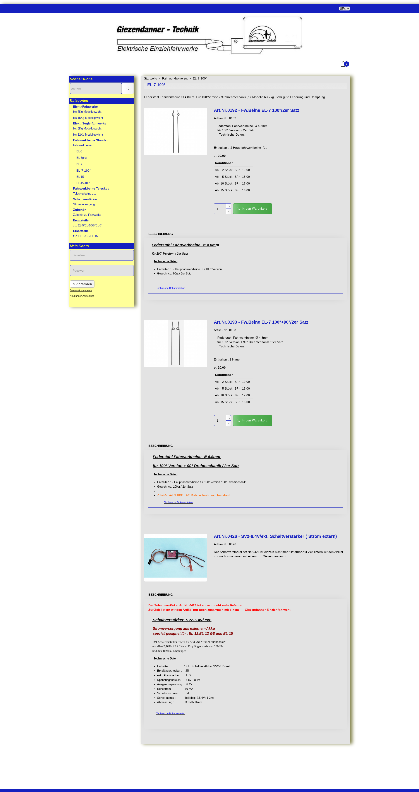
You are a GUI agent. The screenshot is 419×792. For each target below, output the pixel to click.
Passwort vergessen (81, 290)
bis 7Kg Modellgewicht (87, 111)
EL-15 (80, 176)
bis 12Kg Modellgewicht (88, 134)
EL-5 (79, 151)
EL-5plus (82, 157)
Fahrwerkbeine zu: (84, 145)
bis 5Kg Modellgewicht (87, 128)
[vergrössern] (176, 131)
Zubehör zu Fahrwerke (87, 214)
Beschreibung (160, 234)
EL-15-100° (83, 183)
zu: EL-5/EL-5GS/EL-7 (87, 225)
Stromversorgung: (84, 204)
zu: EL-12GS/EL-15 (85, 236)
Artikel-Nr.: (221, 118)
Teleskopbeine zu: (84, 193)
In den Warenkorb (254, 208)
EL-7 (79, 164)
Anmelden (84, 284)
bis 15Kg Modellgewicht (88, 117)
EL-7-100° (156, 85)
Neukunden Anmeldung (82, 296)
